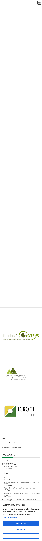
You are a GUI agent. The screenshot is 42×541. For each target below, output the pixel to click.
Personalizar (21, 529)
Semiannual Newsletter (9, 443)
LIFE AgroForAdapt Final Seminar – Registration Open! (20, 499)
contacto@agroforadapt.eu (10, 460)
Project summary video (11, 478)
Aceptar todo (21, 523)
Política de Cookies (10, 517)
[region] (21, 521)
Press (3, 438)
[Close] (39, 503)
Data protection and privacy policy (12, 447)
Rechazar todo (21, 536)
